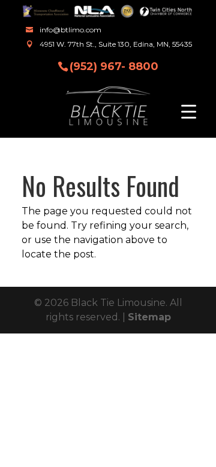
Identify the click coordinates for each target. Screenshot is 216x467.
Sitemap (149, 317)
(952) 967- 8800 (114, 65)
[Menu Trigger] (188, 111)
